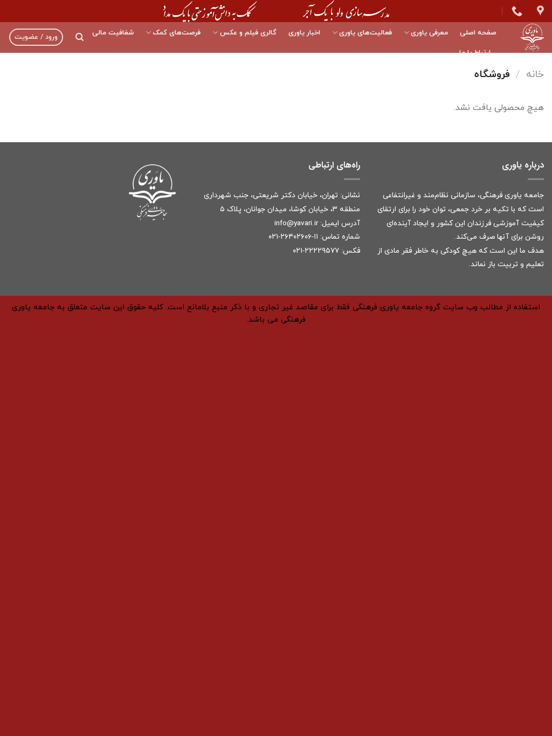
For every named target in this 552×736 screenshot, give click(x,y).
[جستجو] (79, 37)
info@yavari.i (295, 223)
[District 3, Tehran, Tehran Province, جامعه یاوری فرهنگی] (539, 11)
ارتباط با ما (475, 53)
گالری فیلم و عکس (248, 33)
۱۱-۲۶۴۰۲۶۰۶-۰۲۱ (293, 237)
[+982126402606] (515, 11)
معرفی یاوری (429, 33)
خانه (535, 74)
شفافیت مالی (113, 33)
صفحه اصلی (478, 33)
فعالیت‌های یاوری (365, 33)
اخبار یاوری (304, 33)
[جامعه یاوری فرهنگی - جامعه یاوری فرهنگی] (528, 37)
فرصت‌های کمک (177, 33)
